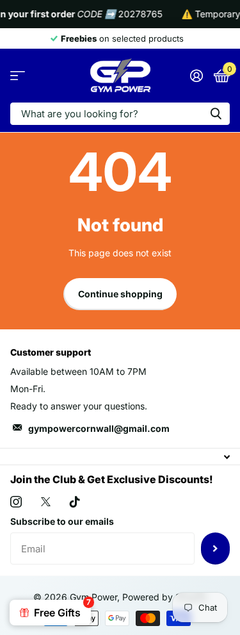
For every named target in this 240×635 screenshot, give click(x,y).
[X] (46, 501)
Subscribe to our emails (62, 521)
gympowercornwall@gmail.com (99, 428)
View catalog (17, 75)
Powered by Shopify (164, 596)
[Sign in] (196, 75)
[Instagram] (16, 501)
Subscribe (215, 548)
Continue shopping (120, 293)
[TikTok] (75, 501)
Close (120, 457)
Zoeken (216, 114)
